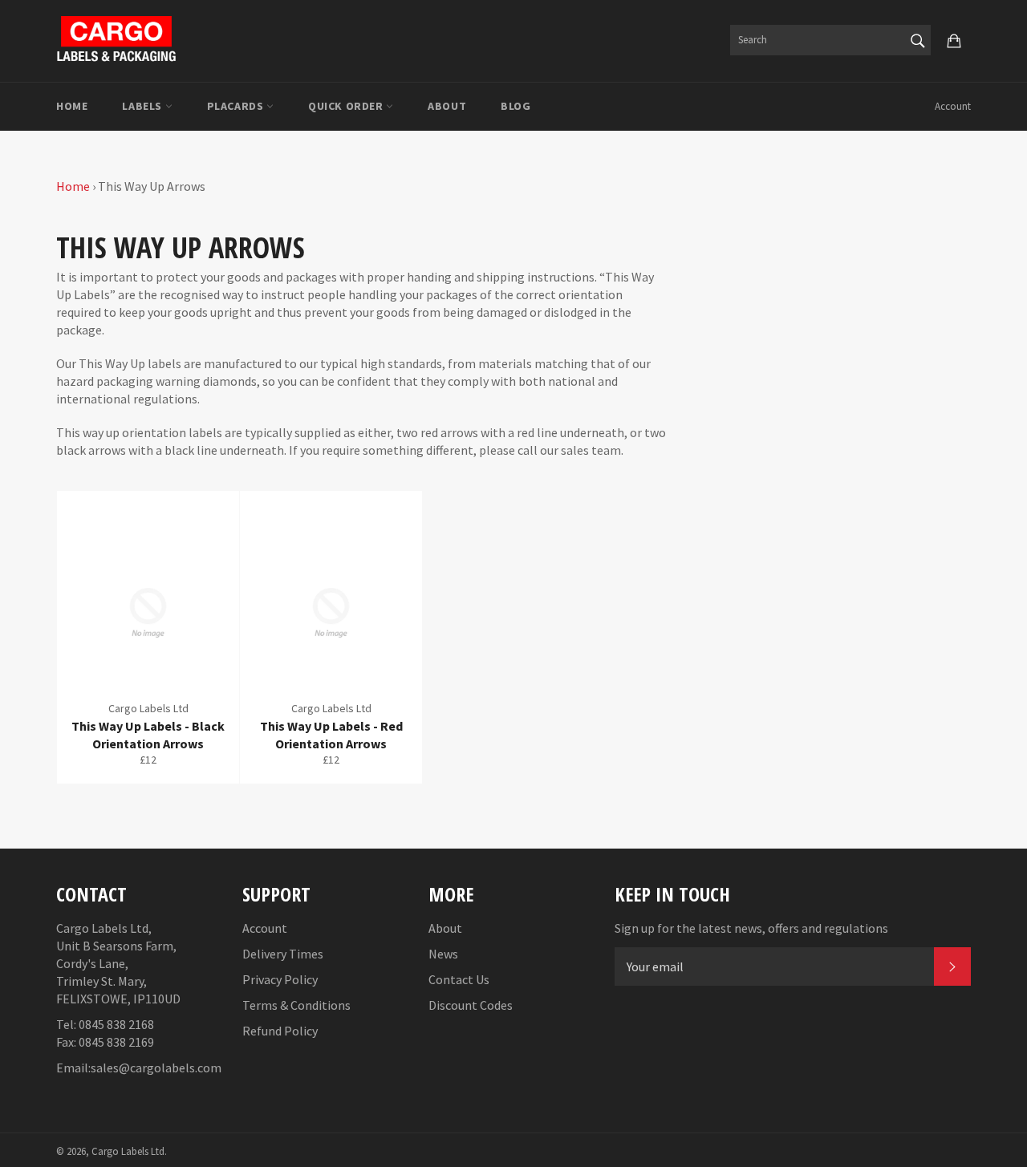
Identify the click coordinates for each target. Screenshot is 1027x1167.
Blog (515, 106)
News (443, 954)
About (447, 106)
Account (953, 106)
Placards (236, 106)
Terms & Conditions (296, 1005)
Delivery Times (282, 954)
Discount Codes (470, 1005)
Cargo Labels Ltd (127, 1151)
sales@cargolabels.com (156, 1068)
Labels (143, 106)
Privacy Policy (280, 979)
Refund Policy (280, 1031)
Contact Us (458, 979)
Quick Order (347, 106)
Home (71, 106)
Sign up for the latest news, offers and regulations (751, 928)
